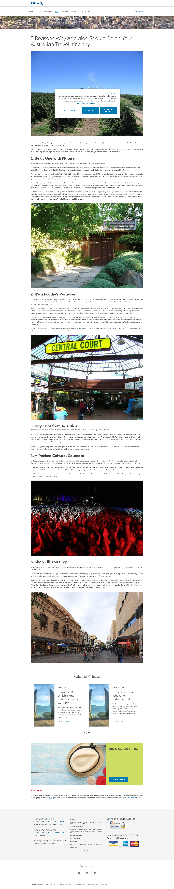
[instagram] (87, 873)
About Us (73, 822)
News (85, 822)
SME (78, 838)
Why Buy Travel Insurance (92, 850)
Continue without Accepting (112, 93)
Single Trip (73, 829)
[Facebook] (79, 873)
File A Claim (73, 844)
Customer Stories (75, 850)
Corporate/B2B (81, 824)
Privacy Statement (57, 885)
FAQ (90, 822)
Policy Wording (51, 799)
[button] (139, 11)
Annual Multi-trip (83, 829)
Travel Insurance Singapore (88, 831)
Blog (82, 850)
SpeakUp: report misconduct (98, 885)
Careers (94, 822)
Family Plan (92, 829)
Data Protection (79, 885)
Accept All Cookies (109, 111)
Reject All (90, 111)
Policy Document (83, 844)
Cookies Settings (69, 111)
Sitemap (69, 885)
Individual (73, 838)
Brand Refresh (91, 824)
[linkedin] (95, 873)
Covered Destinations (95, 844)
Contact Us (80, 822)
